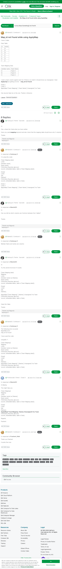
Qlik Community (5, 16)
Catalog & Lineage (6, 518)
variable (42, 462)
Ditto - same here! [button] (7, 103)
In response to (9, 154)
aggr (47, 462)
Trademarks (44, 544)
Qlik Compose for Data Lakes (9, 508)
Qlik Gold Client (5, 520)
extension (5, 464)
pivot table (12, 462)
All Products (4, 493)
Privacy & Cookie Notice (48, 541)
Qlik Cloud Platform (6, 495)
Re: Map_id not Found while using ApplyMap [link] (33, 18)
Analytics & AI (23, 16)
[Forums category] (3, 479)
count (30, 462)
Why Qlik (3, 523)
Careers (23, 543)
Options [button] (59, 16)
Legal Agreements (46, 549)
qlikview (25, 462)
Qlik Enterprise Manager (8, 515)
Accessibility (24, 538)
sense (11, 459)
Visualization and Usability (10, 18)
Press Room (24, 533)
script (20, 459)
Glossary (3, 541)
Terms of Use (45, 547)
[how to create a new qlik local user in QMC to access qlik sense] (59, 113)
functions (19, 462)
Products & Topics (34, 16)
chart (32, 459)
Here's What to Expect (45, 11)
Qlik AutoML (4, 500)
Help (46, 6)
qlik (40, 459)
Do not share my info (47, 554)
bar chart (36, 462)
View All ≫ (5, 469)
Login (24, 2)
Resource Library (6, 530)
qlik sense (5, 459)
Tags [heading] (5, 455)
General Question (11, 97)
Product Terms (45, 552)
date (16, 459)
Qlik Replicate (5, 506)
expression (26, 459)
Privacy (23, 541)
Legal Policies (45, 539)
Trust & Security (25, 535)
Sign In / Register (55, 6)
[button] (60, 32)
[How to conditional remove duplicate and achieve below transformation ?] (56, 113)
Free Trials (4, 535)
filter (36, 459)
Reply (56, 107)
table (51, 459)
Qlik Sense (4, 498)
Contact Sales (25, 551)
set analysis (46, 459)
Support (3, 546)
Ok (51, 561)
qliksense (5, 462)
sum (51, 462)
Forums (14, 16)
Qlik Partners (4, 533)
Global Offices (25, 548)
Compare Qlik (5, 538)
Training (3, 543)
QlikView (3, 503)
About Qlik (24, 530)
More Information (50, 565)
